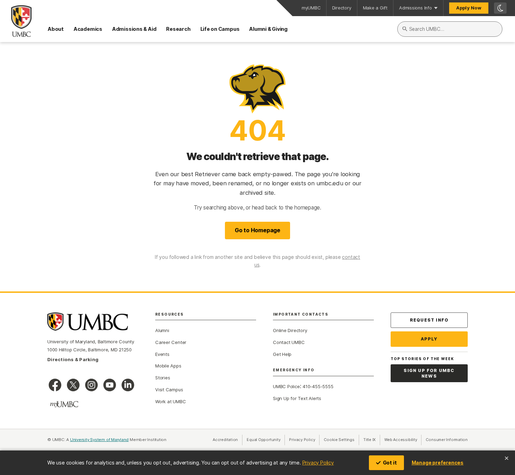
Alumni (162, 330)
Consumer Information (447, 439)
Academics (88, 29)
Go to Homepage (257, 230)
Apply (429, 339)
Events (162, 354)
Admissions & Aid (134, 29)
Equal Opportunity (266, 439)
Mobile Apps (168, 366)
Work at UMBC (170, 401)
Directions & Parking (72, 359)
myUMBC (311, 8)
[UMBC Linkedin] (128, 385)
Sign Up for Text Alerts (297, 398)
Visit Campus (169, 389)
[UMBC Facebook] (55, 385)
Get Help (282, 354)
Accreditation (225, 439)
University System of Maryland (99, 439)
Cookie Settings (339, 439)
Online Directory (290, 330)
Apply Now (468, 8)
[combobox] (449, 29)
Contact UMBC (288, 342)
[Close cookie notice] (506, 458)
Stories (162, 377)
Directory (341, 8)
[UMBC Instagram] (91, 385)
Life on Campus (220, 29)
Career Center (170, 342)
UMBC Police (286, 386)
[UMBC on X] (73, 385)
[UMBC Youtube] (109, 385)
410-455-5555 (318, 386)
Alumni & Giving (268, 29)
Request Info (429, 320)
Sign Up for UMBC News (429, 373)
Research (178, 29)
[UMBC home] (16, 21)
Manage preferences (438, 463)
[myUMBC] (64, 404)
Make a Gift (375, 8)
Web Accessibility (402, 439)
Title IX (371, 439)
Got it (390, 463)
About (56, 29)
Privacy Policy (318, 463)
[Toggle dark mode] (500, 8)
